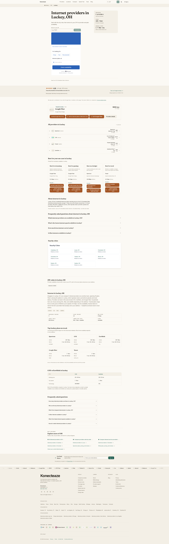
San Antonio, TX (50, 510)
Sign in (127, 1)
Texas (47, 504)
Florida (51, 504)
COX (76, 374)
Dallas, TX (58, 510)
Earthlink (101, 374)
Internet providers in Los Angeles (114, 516)
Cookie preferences (120, 486)
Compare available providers (110, 185)
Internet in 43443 (52, 285)
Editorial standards (97, 482)
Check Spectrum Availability (91, 186)
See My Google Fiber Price (57, 116)
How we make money (101, 100)
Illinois (68, 504)
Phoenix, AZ (92, 510)
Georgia (76, 504)
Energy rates (81, 492)
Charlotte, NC (123, 510)
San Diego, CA (79, 510)
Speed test (80, 479)
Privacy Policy (69, 461)
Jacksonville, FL (107, 510)
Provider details (110, 116)
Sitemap (95, 486)
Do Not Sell (118, 484)
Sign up (111, 458)
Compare (75, 1)
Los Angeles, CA (70, 510)
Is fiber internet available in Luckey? (59, 233)
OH (51, 5)
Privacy (117, 477)
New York (56, 504)
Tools (87, 1)
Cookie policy (119, 488)
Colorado (111, 504)
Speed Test (81, 1)
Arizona (93, 504)
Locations (68, 1)
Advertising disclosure (120, 479)
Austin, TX (63, 510)
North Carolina (82, 504)
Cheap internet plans (57, 516)
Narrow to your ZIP (55, 27)
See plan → (52, 182)
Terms (117, 482)
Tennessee (105, 504)
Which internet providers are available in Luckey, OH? (65, 218)
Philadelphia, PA (99, 510)
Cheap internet (81, 490)
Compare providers (82, 477)
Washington (98, 504)
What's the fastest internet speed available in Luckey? (65, 223)
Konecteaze (43, 1)
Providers (62, 1)
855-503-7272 (43, 488)
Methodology (96, 479)
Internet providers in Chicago (70, 516)
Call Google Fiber (97, 116)
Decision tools (81, 482)
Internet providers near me (46, 516)
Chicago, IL (85, 510)
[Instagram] (47, 492)
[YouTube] (53, 492)
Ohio (72, 504)
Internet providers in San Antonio (99, 516)
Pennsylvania (62, 504)
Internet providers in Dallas (46, 518)
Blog (92, 1)
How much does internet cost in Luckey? (61, 228)
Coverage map (81, 484)
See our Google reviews (116, 90)
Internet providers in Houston (84, 516)
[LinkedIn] (50, 492)
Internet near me (81, 488)
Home (47, 5)
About (94, 477)
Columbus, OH (115, 510)
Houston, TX (43, 510)
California (42, 504)
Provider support (96, 484)
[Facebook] (41, 492)
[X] (44, 492)
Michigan (88, 504)
